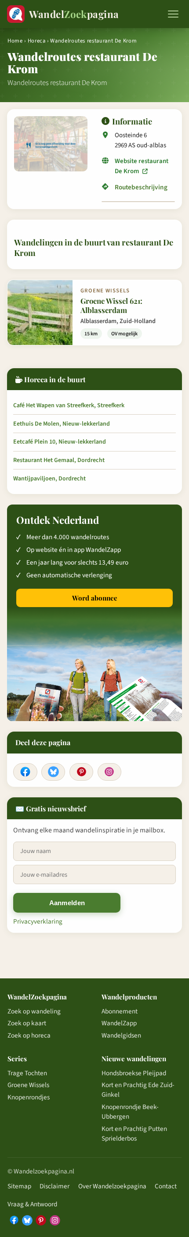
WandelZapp (119, 1023)
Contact (166, 1186)
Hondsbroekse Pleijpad (134, 1073)
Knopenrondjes (28, 1097)
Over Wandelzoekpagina (112, 1186)
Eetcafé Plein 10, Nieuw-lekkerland (59, 441)
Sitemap (19, 1186)
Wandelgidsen (121, 1035)
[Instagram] (109, 772)
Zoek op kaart (26, 1023)
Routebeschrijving (141, 187)
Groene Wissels (28, 1085)
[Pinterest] (81, 772)
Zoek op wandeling (34, 1011)
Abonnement (120, 1011)
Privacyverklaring (37, 921)
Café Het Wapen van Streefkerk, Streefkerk (68, 405)
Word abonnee (94, 598)
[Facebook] (25, 772)
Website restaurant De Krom (141, 165)
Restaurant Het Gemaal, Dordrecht (59, 460)
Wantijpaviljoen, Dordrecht (49, 478)
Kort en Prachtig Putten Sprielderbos (134, 1133)
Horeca (37, 41)
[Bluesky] (53, 772)
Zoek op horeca (29, 1035)
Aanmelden (67, 902)
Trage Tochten (27, 1073)
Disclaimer (54, 1186)
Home (15, 41)
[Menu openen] (173, 14)
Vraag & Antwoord (32, 1204)
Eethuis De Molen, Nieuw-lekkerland (61, 423)
